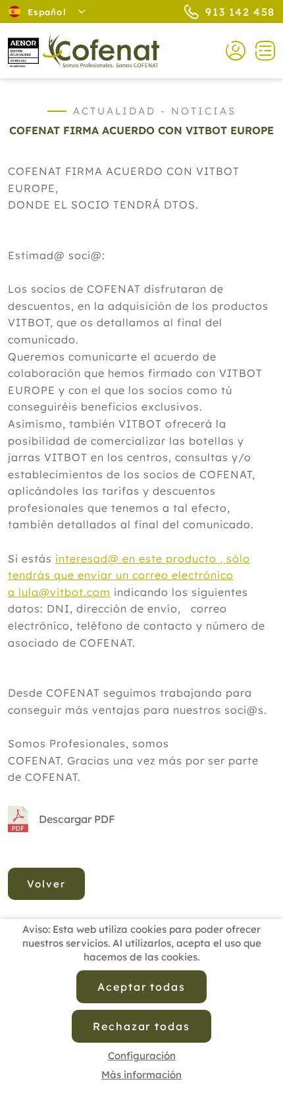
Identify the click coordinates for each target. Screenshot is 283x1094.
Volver (46, 884)
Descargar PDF (77, 819)
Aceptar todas (141, 986)
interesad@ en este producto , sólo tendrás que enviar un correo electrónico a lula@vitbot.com (129, 575)
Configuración (142, 1055)
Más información (141, 1074)
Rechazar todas (141, 1026)
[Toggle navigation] (260, 50)
